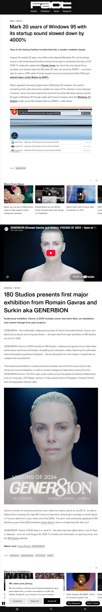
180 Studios (13, 538)
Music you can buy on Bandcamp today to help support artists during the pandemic (18, 210)
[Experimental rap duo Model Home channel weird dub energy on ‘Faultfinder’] (49, 194)
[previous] (90, 180)
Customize (17, 601)
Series (56, 11)
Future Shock (47, 522)
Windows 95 (20, 168)
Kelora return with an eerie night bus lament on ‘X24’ (80, 208)
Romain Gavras (27, 555)
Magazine (67, 11)
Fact (20, 21)
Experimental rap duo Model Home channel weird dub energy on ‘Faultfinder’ (49, 210)
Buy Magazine (74, 603)
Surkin (50, 555)
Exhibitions (45, 11)
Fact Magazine (51, 5)
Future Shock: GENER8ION (31, 546)
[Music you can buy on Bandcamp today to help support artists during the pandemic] (18, 194)
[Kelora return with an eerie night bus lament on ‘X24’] (81, 194)
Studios (34, 11)
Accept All (52, 601)
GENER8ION (14, 555)
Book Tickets (92, 603)
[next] (96, 180)
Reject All (35, 601)
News (12, 21)
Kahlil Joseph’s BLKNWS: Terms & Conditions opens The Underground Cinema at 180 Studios (80, 599)
